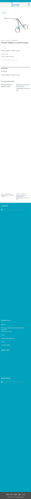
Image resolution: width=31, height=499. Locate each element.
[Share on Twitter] (7, 60)
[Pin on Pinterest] (13, 60)
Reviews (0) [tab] (4, 71)
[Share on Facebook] (5, 60)
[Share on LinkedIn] (15, 60)
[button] (2, 5)
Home (2, 40)
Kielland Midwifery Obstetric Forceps (7, 196)
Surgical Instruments (12, 40)
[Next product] (2, 47)
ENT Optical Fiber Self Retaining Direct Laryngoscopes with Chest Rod (22, 197)
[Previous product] (5, 47)
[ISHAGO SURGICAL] (15, 4)
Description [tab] (4, 68)
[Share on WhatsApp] (2, 60)
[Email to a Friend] (10, 60)
